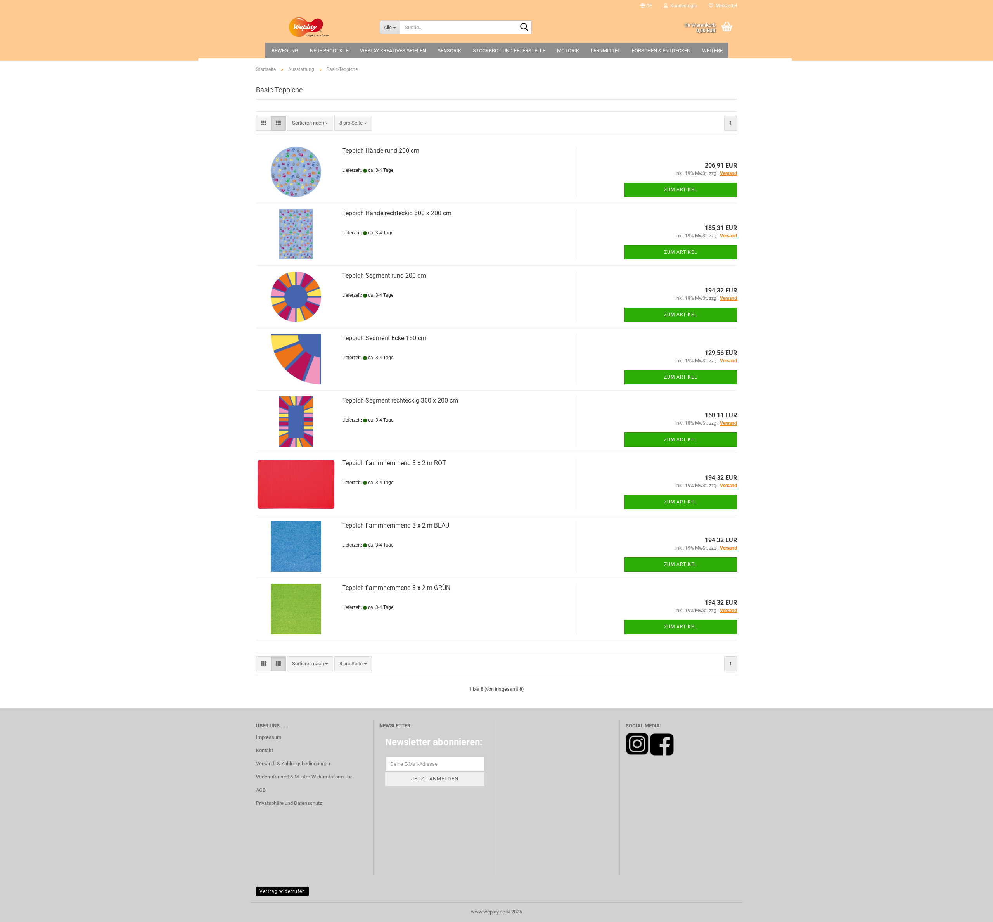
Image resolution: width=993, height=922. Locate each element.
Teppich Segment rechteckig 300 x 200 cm (400, 400)
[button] (646, 6)
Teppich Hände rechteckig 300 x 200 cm (397, 213)
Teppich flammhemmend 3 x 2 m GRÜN (396, 588)
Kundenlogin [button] (682, 6)
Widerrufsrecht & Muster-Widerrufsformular (304, 777)
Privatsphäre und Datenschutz (289, 803)
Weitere (712, 51)
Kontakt (264, 750)
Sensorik (449, 51)
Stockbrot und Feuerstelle (509, 51)
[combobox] (310, 123)
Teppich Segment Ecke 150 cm (384, 338)
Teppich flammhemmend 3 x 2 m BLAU (395, 525)
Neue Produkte (329, 51)
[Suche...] (524, 28)
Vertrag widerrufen (282, 891)
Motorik (568, 51)
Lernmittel (605, 51)
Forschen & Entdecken (661, 51)
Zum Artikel (680, 189)
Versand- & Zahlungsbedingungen (293, 763)
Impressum (268, 737)
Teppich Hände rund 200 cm (380, 150)
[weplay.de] (312, 27)
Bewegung (285, 51)
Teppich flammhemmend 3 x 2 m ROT (394, 463)
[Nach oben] (971, 910)
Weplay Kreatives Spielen (393, 51)
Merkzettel (725, 6)
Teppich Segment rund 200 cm (384, 275)
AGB (261, 790)
